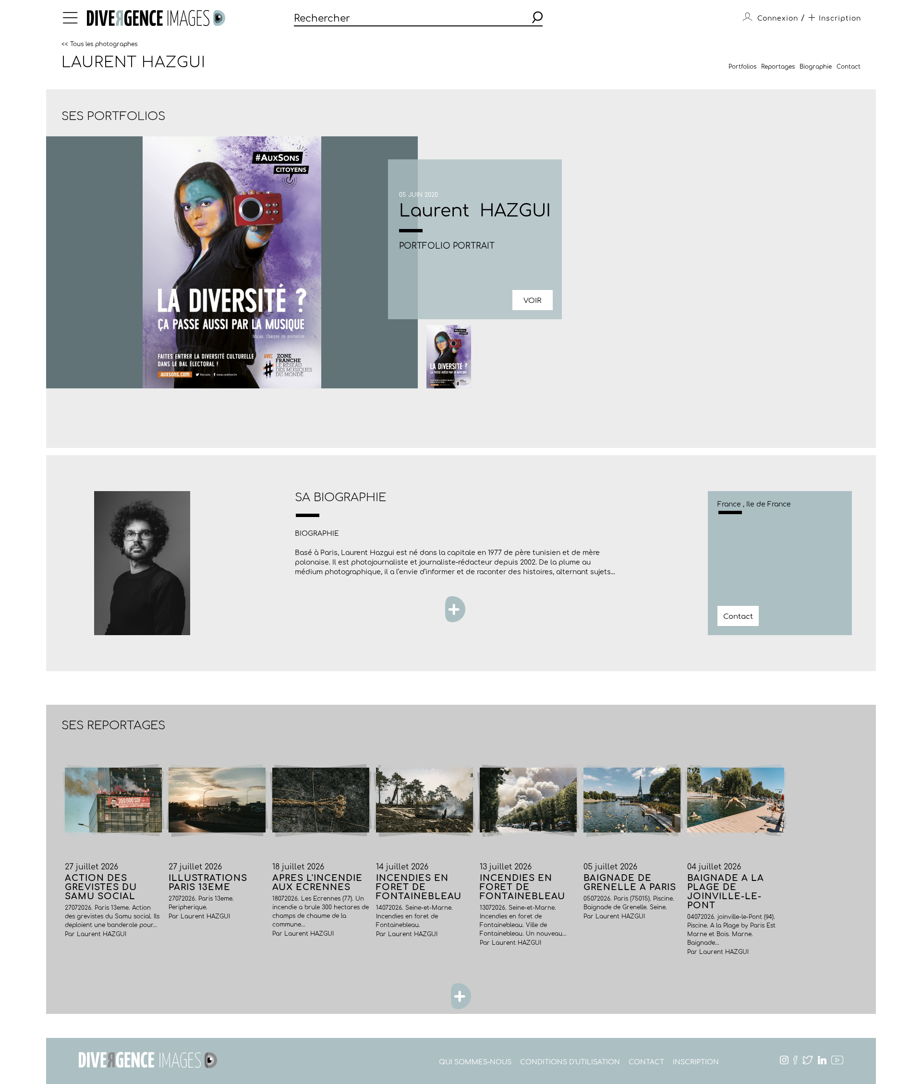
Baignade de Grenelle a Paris (629, 882)
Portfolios (742, 66)
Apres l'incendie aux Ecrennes (317, 882)
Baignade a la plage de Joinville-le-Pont (725, 891)
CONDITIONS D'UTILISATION (570, 1062)
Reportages (778, 66)
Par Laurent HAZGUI (95, 934)
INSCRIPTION (696, 1062)
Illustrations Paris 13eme (208, 882)
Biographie (816, 66)
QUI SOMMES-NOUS (475, 1062)
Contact (849, 66)
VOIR (532, 301)
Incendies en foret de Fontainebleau (418, 887)
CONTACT (646, 1062)
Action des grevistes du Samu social (101, 887)
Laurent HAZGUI (133, 62)
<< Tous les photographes (99, 44)
